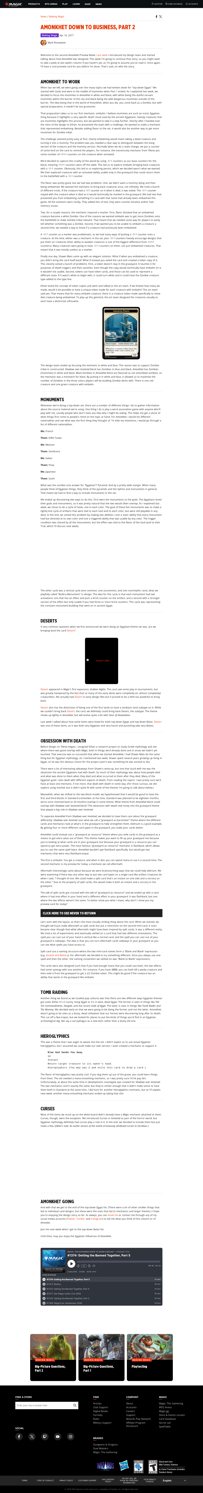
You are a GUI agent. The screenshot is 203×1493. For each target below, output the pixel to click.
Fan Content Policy (108, 1480)
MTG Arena (51, 4)
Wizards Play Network (138, 1418)
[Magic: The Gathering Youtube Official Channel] (57, 1436)
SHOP (88, 4)
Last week (101, 55)
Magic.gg (164, 1411)
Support (130, 1415)
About (129, 1403)
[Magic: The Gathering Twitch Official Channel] (45, 1436)
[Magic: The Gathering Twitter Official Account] (32, 1436)
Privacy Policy (66, 1481)
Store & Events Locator (172, 1415)
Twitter (71, 1218)
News (99, 4)
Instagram (96, 1218)
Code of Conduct (45, 1481)
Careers (130, 1411)
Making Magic (56, 16)
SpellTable (164, 1426)
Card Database (175, 4)
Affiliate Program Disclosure (135, 1424)
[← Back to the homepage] (13, 3)
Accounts (193, 4)
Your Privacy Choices (150, 1480)
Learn (76, 4)
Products (34, 4)
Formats (98, 1415)
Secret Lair (165, 1422)
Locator (158, 4)
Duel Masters (100, 1448)
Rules (96, 1418)
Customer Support (87, 1481)
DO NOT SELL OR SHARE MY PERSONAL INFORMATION (129, 1480)
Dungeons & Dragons (105, 1444)
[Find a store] (74, 1405)
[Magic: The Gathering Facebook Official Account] (19, 1436)
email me (113, 1215)
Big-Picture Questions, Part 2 (53, 1370)
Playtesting (149, 1370)
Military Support (102, 1422)
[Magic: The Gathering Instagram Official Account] (70, 1436)
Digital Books (100, 1411)
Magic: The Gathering (171, 1403)
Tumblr (80, 1218)
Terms (24, 1481)
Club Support (100, 1407)
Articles (97, 1403)
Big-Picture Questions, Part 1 (101, 1370)
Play (65, 4)
